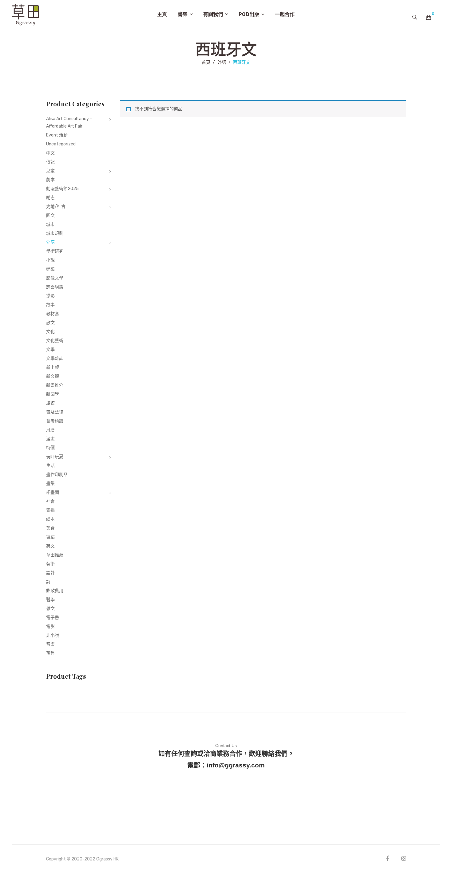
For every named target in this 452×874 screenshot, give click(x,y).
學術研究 (54, 251)
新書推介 (54, 385)
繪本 (50, 519)
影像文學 (54, 278)
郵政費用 (54, 590)
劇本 (50, 179)
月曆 (50, 430)
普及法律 (54, 412)
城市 (50, 224)
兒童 (50, 170)
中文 (50, 153)
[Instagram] (403, 858)
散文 (50, 322)
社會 (50, 501)
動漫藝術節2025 (62, 188)
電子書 (52, 617)
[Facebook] (387, 858)
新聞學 (52, 394)
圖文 (50, 215)
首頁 (206, 62)
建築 (50, 269)
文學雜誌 (54, 358)
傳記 (50, 162)
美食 (50, 528)
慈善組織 (54, 287)
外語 (221, 62)
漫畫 (50, 438)
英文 (50, 546)
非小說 (52, 635)
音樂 (50, 644)
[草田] (25, 14)
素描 (50, 510)
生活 (50, 465)
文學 (50, 349)
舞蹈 (50, 537)
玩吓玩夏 (54, 456)
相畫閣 (52, 492)
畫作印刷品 (57, 474)
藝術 (50, 564)
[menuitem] (162, 14)
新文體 (52, 376)
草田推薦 (54, 555)
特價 (50, 447)
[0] (428, 17)
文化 (50, 331)
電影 (50, 626)
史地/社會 (55, 206)
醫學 (50, 599)
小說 (50, 260)
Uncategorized (61, 144)
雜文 (50, 608)
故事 (50, 304)
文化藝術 (54, 340)
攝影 (50, 296)
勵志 (50, 197)
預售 (50, 653)
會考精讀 (54, 421)
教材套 (52, 313)
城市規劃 (54, 233)
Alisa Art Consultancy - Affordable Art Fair (69, 122)
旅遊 (50, 403)
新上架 (52, 367)
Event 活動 (57, 135)
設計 (50, 572)
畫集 (50, 483)
